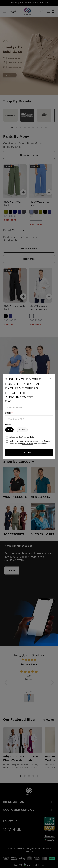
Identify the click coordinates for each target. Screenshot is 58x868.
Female (22, 429)
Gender (9, 424)
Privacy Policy (29, 437)
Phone (8, 413)
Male (9, 429)
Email (8, 401)
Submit (29, 452)
